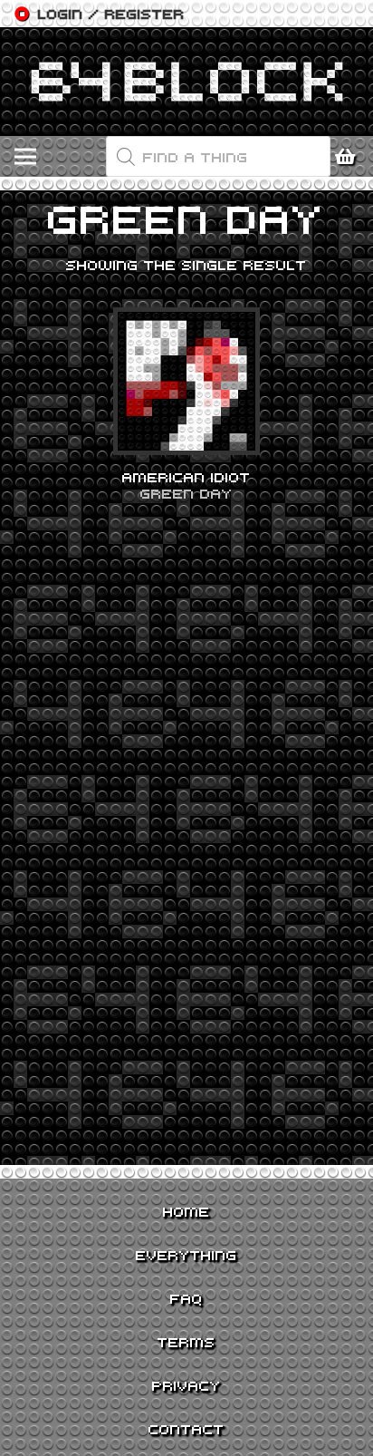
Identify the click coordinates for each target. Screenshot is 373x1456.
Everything (186, 1255)
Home (186, 1211)
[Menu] (25, 157)
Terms (186, 1342)
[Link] (186, 81)
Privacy (186, 1385)
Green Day (186, 493)
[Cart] (350, 157)
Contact (186, 1429)
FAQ (186, 1298)
